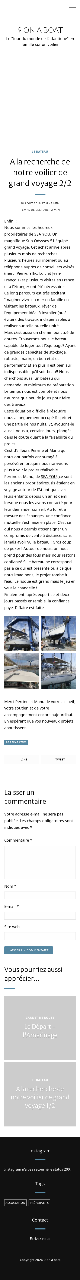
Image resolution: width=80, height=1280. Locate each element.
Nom (10, 886)
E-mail (11, 906)
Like (23, 759)
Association (15, 1203)
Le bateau (40, 151)
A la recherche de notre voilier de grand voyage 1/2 (40, 1097)
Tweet (60, 759)
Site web (12, 926)
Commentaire (18, 840)
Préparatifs (17, 742)
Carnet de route (40, 1017)
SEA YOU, (50, 476)
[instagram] (40, 1270)
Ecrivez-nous (40, 1238)
